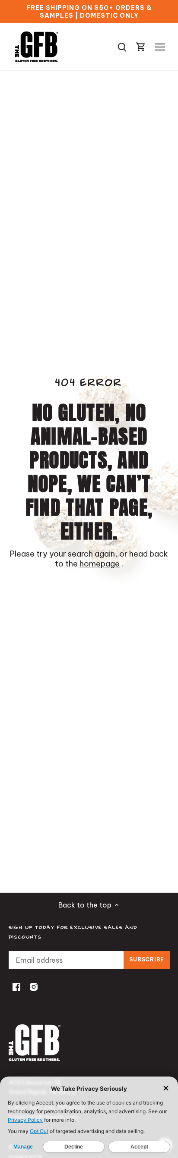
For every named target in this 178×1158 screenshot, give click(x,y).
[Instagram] (34, 986)
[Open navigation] (160, 47)
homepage (99, 564)
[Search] (121, 47)
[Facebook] (16, 986)
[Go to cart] (141, 47)
